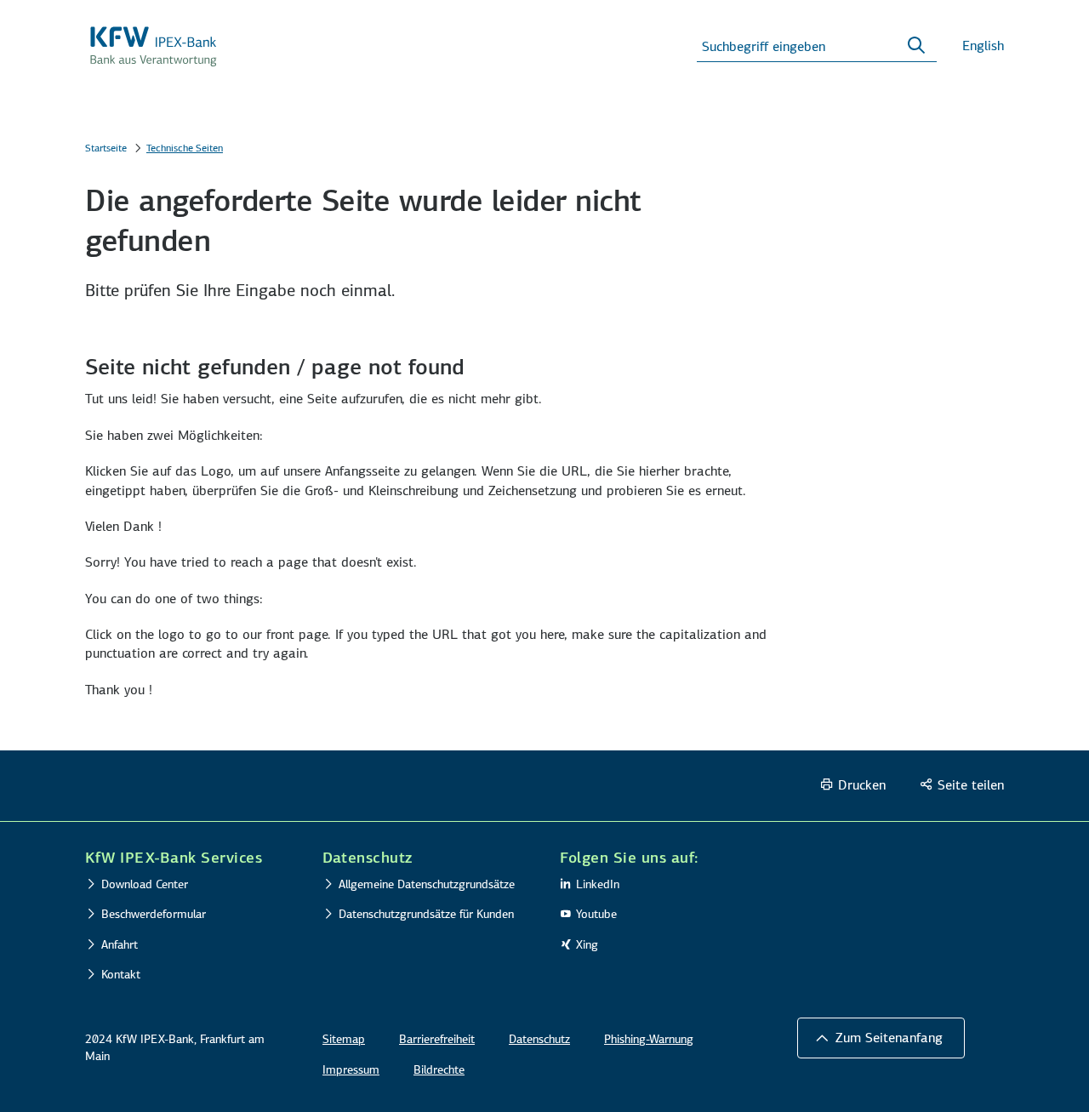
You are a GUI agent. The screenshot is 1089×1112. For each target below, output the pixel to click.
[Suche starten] (916, 46)
